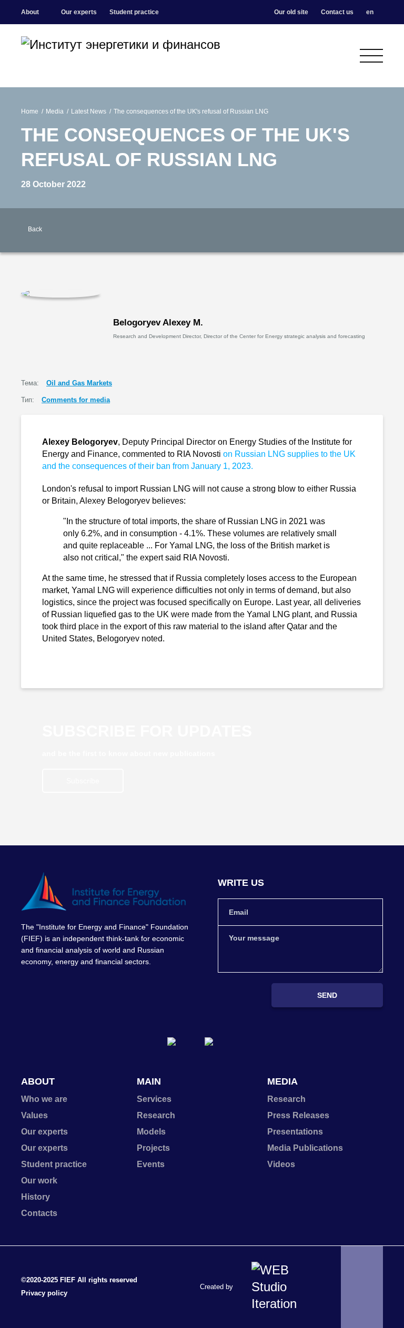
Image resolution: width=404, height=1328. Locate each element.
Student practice (134, 12)
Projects (153, 1147)
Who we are (44, 1099)
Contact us (337, 12)
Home (29, 111)
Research (156, 1115)
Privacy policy (44, 1293)
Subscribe (82, 781)
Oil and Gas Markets (79, 383)
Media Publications (305, 1147)
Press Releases (298, 1115)
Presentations (295, 1131)
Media (55, 111)
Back (35, 229)
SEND (327, 995)
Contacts (39, 1213)
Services (154, 1099)
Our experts (79, 12)
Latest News (88, 111)
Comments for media (76, 400)
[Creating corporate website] (283, 1287)
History (35, 1196)
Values (34, 1115)
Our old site (291, 12)
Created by (216, 1287)
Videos (281, 1164)
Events (151, 1164)
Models (151, 1131)
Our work (39, 1180)
